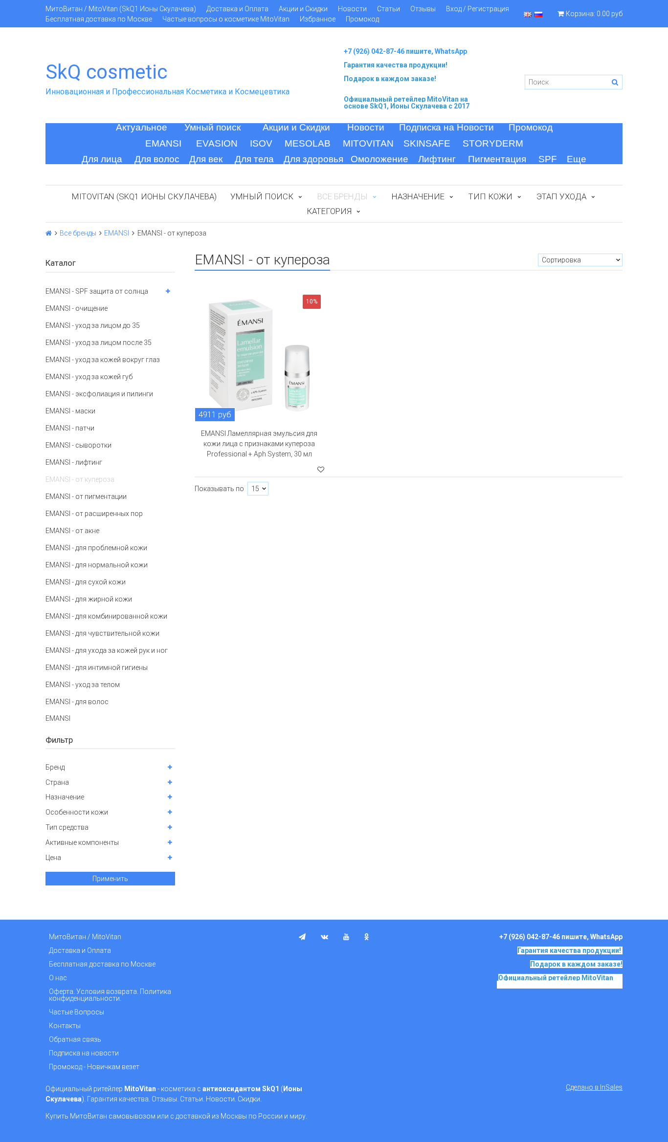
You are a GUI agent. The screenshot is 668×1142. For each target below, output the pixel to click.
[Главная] (48, 233)
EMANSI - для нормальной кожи (96, 565)
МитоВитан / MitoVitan (85, 937)
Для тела (254, 159)
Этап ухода (561, 196)
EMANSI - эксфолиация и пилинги (99, 394)
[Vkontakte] (324, 936)
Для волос (156, 159)
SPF (547, 159)
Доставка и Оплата (237, 8)
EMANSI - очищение (76, 308)
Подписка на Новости (446, 127)
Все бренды (78, 233)
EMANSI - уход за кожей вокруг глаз (102, 360)
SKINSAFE (426, 143)
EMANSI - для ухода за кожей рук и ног (106, 650)
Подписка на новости (84, 1053)
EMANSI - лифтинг (73, 462)
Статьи (388, 8)
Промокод (362, 19)
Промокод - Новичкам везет (94, 1067)
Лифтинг (437, 159)
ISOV (261, 143)
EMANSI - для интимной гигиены (96, 667)
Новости (352, 8)
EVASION (217, 143)
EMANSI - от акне (72, 531)
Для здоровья (313, 159)
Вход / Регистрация (477, 8)
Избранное (317, 19)
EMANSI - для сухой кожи (85, 582)
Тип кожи (490, 196)
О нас (58, 978)
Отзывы (423, 8)
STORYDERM (493, 143)
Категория (329, 211)
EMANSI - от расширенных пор (94, 513)
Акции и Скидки (303, 8)
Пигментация (497, 159)
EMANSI (163, 143)
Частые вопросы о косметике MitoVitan (225, 19)
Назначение (418, 196)
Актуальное (141, 127)
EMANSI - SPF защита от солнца (96, 291)
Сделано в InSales (594, 1087)
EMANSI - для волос (77, 702)
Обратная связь (75, 1039)
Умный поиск (212, 127)
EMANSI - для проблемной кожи (96, 548)
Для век (206, 159)
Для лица (102, 159)
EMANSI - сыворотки (78, 445)
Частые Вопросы (76, 1012)
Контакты (65, 1026)
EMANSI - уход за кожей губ (89, 377)
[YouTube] (346, 936)
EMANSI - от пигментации (86, 496)
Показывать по (219, 488)
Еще (576, 159)
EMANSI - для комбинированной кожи (106, 616)
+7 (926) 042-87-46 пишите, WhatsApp (405, 51)
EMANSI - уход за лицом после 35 (98, 342)
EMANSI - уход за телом (82, 685)
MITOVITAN (368, 143)
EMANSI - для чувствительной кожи (102, 633)
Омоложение (379, 159)
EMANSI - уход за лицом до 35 (92, 325)
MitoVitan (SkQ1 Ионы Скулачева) (144, 196)
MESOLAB (308, 143)
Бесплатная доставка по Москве (98, 19)
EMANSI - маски (70, 411)
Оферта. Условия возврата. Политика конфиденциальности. (110, 995)
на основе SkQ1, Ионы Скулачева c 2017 (406, 102)
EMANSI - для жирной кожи (88, 599)
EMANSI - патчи (69, 428)
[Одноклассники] (367, 936)
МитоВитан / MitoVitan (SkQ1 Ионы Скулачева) (120, 8)
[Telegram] (302, 936)
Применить (110, 879)
